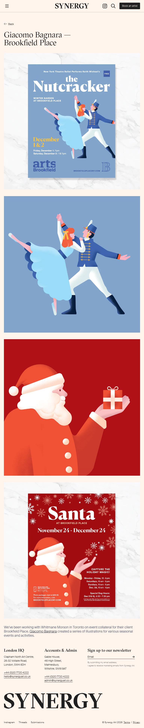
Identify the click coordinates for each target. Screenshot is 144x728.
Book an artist (129, 6)
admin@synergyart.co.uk (58, 680)
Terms (127, 722)
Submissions (37, 722)
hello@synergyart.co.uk (17, 676)
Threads (23, 722)
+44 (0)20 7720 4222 (16, 672)
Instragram (9, 722)
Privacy (136, 722)
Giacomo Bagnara (43, 631)
